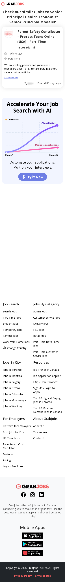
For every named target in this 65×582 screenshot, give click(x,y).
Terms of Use (42, 575)
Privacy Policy (23, 575)
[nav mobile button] (62, 4)
